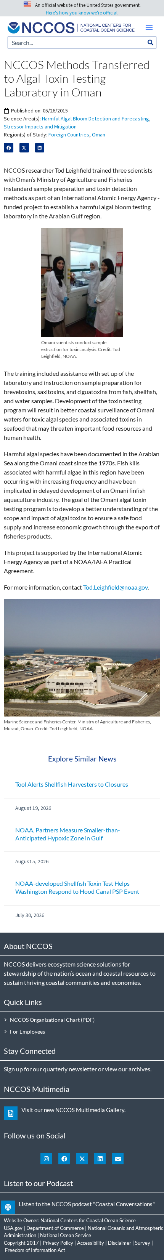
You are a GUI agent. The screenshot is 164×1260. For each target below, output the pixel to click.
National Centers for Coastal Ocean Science (88, 1220)
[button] (149, 27)
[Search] (150, 42)
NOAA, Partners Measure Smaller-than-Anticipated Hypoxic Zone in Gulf (67, 834)
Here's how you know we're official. (82, 13)
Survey (142, 1243)
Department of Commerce (55, 1228)
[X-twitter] (82, 1158)
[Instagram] (46, 1158)
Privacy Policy (58, 1243)
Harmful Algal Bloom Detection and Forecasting (95, 118)
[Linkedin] (100, 1158)
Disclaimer (119, 1243)
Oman (98, 134)
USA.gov (13, 1228)
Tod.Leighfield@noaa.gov (115, 587)
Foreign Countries (68, 134)
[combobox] (76, 42)
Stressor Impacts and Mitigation (40, 126)
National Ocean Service (65, 1235)
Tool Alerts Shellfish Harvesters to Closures (71, 784)
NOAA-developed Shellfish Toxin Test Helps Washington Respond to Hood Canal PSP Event (77, 887)
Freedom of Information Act (35, 1250)
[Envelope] (118, 1158)
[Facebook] (64, 1158)
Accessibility (90, 1243)
